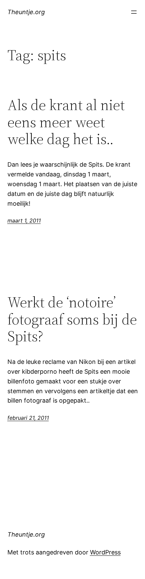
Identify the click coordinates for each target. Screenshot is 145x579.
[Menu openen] (134, 12)
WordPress (105, 552)
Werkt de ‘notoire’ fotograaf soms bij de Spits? (72, 319)
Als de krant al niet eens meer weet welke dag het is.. (66, 122)
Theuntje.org (26, 11)
